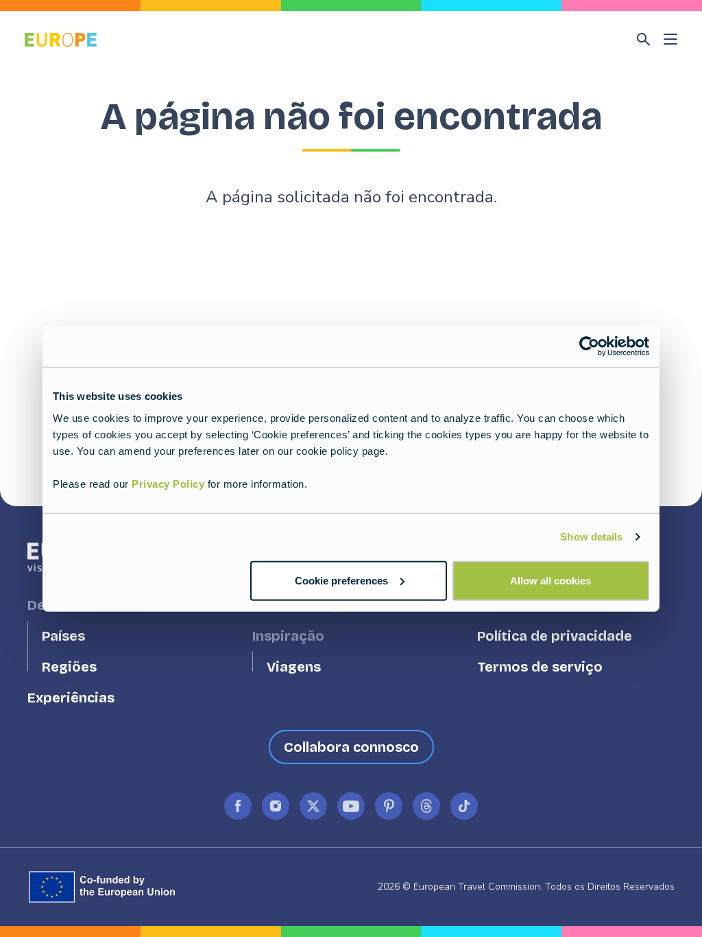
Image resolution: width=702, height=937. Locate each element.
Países (63, 636)
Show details (591, 537)
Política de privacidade (554, 636)
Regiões (69, 667)
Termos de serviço (540, 667)
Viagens (294, 667)
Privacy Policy (168, 483)
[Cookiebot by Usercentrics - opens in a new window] (589, 346)
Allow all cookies (550, 580)
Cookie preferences (341, 580)
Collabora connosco (351, 747)
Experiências (70, 697)
